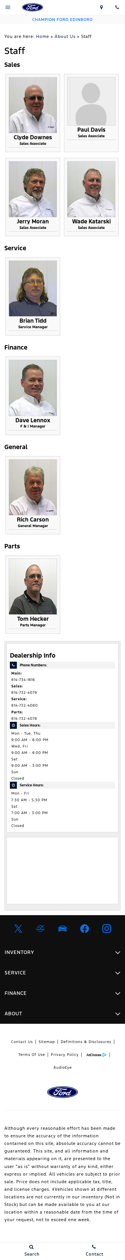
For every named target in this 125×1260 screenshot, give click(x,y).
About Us (65, 36)
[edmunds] (62, 928)
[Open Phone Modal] (117, 7)
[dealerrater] (40, 928)
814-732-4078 (24, 718)
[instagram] (106, 928)
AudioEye (62, 1067)
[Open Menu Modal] (8, 7)
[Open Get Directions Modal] (102, 7)
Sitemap (47, 1042)
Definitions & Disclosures (86, 1042)
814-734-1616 (23, 679)
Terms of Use (31, 1054)
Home (42, 36)
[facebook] (84, 928)
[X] (18, 928)
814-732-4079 (24, 692)
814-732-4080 (24, 705)
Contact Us (22, 1042)
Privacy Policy (65, 1054)
